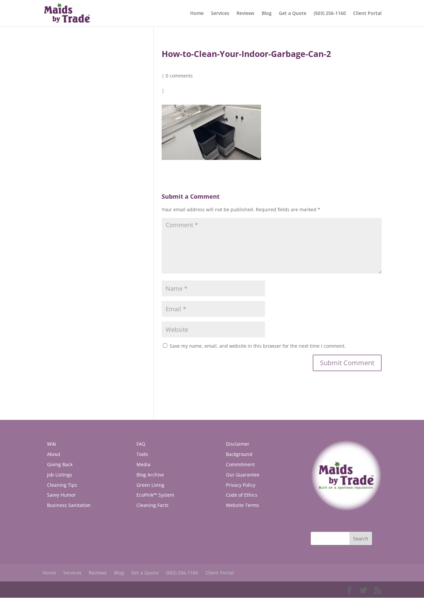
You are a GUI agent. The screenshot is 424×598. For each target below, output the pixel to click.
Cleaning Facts (152, 505)
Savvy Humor (61, 495)
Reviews (245, 13)
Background (239, 454)
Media (143, 464)
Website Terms (242, 505)
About (53, 454)
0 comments (179, 76)
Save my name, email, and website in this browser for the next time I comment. (258, 346)
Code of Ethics (241, 495)
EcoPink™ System (155, 495)
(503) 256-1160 (330, 13)
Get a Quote (292, 13)
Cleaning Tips (62, 485)
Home (197, 13)
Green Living (150, 485)
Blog (267, 13)
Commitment (240, 464)
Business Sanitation (69, 505)
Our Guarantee (242, 475)
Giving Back (60, 464)
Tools (142, 454)
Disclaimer (237, 444)
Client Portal (367, 13)
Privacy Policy (240, 485)
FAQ (140, 444)
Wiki (51, 444)
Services (220, 13)
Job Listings (59, 475)
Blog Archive (150, 475)
